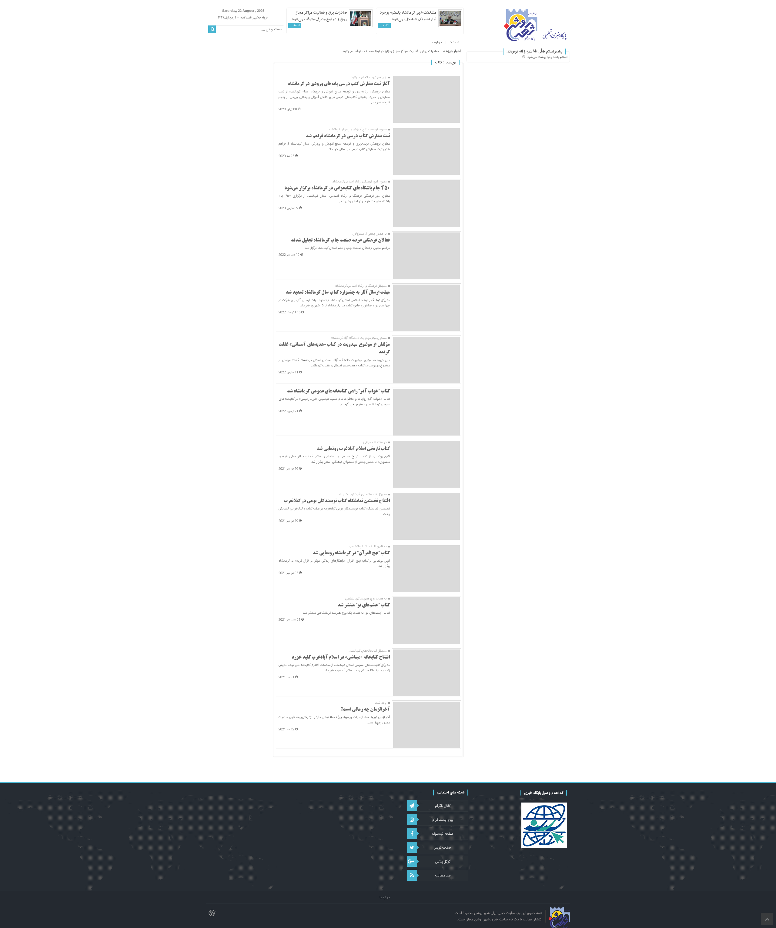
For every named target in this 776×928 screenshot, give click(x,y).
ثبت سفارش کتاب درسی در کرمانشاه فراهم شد (348, 136)
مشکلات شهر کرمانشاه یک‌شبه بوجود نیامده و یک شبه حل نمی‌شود (408, 16)
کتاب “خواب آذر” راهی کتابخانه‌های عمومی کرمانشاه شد (338, 391)
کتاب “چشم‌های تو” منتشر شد (364, 605)
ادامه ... (384, 25)
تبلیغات (454, 42)
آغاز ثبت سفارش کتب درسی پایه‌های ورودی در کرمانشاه (339, 84)
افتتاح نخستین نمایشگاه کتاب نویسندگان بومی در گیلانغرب (337, 501)
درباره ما (436, 42)
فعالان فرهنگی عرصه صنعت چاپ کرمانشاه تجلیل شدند (340, 240)
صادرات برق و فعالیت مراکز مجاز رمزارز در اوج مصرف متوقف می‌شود (319, 16)
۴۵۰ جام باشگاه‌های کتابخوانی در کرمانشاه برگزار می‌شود (337, 188)
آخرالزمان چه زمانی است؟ (365, 709)
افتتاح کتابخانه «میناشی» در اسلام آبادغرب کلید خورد (341, 657)
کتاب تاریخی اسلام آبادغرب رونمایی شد (353, 449)
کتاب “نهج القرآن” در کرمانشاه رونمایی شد (351, 553)
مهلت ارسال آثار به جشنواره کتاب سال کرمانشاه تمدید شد (338, 292)
